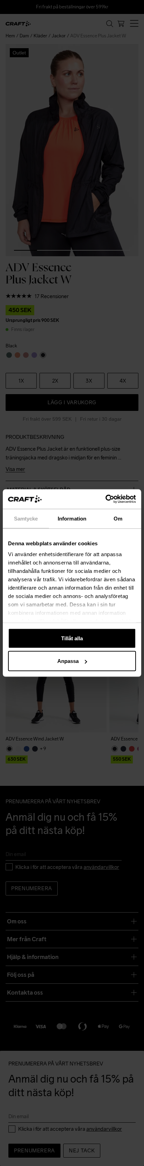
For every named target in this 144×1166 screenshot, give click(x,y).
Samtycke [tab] (26, 518)
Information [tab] (72, 518)
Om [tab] (118, 518)
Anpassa (68, 661)
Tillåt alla (72, 638)
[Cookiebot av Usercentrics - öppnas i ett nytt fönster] (105, 499)
